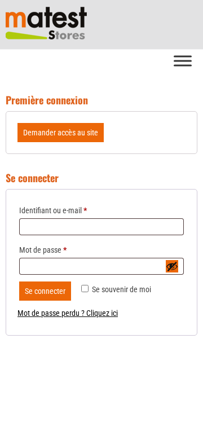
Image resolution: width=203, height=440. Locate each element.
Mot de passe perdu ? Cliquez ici (67, 313)
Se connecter (45, 291)
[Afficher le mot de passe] (172, 266)
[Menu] (183, 60)
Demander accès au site (60, 132)
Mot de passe (43, 249)
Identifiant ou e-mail (53, 210)
